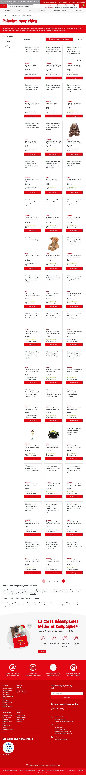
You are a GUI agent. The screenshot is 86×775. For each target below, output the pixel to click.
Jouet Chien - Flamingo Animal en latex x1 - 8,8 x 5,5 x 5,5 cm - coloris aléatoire (74, 257)
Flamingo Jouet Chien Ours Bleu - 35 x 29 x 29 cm (53, 484)
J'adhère (42, 651)
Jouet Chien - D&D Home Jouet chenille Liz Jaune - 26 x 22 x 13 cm (74, 561)
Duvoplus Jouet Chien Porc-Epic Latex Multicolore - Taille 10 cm (32, 523)
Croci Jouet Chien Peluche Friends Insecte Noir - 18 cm (52, 446)
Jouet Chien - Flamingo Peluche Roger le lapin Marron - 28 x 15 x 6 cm (53, 142)
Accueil (4, 15)
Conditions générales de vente (10, 770)
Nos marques (42, 10)
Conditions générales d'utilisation (27, 770)
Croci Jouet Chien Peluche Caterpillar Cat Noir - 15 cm (31, 142)
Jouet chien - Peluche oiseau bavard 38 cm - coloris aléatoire (32, 370)
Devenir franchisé (81, 2)
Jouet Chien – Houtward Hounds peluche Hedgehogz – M (74, 332)
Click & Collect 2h (63, 2)
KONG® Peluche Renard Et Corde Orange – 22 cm (52, 294)
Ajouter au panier (33, 78)
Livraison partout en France (53, 673)
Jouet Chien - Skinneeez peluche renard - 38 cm (51, 103)
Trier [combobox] (78, 39)
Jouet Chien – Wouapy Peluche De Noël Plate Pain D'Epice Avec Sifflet (74, 523)
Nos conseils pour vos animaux (60, 10)
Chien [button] (19, 10)
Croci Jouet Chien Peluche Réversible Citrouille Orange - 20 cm (74, 447)
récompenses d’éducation (34, 605)
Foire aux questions (21, 717)
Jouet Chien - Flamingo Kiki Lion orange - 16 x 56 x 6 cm (73, 218)
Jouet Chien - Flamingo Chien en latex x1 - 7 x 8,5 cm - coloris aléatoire (74, 104)
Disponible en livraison (10, 47)
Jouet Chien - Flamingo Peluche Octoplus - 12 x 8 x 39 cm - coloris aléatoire (74, 371)
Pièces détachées (71, 770)
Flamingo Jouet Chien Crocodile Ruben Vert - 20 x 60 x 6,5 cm (32, 218)
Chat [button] (30, 10)
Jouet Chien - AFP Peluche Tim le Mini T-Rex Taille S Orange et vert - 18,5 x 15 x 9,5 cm (32, 561)
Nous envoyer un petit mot (61, 739)
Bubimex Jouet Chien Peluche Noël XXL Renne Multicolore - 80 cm (32, 447)
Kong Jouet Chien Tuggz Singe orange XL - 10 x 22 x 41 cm (74, 294)
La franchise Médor (21, 690)
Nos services (78, 10)
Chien (9, 15)
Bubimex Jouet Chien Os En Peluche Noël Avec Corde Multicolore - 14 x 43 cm (31, 409)
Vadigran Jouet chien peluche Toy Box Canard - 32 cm (32, 484)
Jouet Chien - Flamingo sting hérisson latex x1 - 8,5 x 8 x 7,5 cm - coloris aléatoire (74, 66)
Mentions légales (41, 770)
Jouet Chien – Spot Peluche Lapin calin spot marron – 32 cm (74, 142)
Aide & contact (71, 2)
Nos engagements (7, 690)
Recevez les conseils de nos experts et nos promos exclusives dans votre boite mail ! (62, 686)
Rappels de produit (7, 706)
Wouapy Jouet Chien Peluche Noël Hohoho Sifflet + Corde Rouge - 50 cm (52, 409)
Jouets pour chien (16, 15)
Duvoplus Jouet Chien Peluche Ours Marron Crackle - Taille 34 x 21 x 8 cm (53, 523)
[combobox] (19, 6)
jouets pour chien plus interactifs (15, 605)
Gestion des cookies (43, 772)
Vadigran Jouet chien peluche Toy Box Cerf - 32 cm (32, 180)
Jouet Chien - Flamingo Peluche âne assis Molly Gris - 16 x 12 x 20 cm (53, 66)
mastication (33, 594)
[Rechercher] (31, 6)
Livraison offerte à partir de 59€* (49, 2)
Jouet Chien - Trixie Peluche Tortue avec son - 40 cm (52, 218)
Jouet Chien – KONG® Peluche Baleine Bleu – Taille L (32, 332)
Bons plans (7, 10)
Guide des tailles (7, 717)
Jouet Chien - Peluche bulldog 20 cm (32, 256)
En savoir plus (6, 754)
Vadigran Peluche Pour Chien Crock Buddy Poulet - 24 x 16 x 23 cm (53, 561)
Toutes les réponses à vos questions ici (64, 721)
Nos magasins (6, 694)
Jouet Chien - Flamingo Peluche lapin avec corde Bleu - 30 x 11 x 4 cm (74, 485)
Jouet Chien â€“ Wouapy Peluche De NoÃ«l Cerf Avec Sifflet (31, 66)
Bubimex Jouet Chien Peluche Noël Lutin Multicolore (74, 408)
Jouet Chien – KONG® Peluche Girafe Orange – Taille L (53, 370)
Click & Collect (33, 673)
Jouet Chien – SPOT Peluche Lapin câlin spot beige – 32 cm (53, 332)
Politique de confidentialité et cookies (56, 770)
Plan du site (80, 770)
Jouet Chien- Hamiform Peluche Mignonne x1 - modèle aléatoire (32, 295)
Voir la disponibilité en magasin (60, 39)
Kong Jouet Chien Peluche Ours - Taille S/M (74, 180)
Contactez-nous (20, 715)
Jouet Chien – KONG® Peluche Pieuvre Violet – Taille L (32, 103)
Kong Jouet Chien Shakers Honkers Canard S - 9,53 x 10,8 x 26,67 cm (53, 181)
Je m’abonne (67, 697)
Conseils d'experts (7, 715)
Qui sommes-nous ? (8, 688)
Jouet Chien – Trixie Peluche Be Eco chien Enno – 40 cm (53, 256)
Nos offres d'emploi (21, 692)
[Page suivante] (63, 581)
